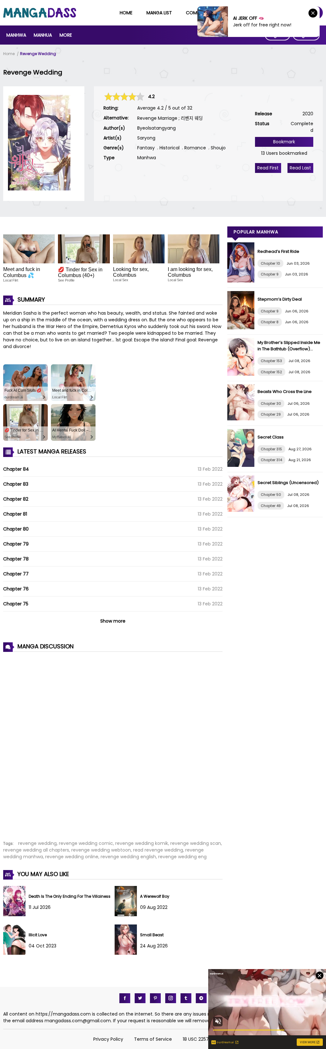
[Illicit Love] (16, 953)
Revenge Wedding (38, 53)
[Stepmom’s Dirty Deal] (242, 328)
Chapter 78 (16, 559)
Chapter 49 (271, 505)
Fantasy (146, 148)
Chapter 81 (15, 514)
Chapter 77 (16, 574)
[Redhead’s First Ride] (242, 281)
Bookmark (284, 142)
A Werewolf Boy (154, 896)
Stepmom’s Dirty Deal (280, 299)
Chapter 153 (271, 360)
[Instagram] (170, 998)
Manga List (159, 13)
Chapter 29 (271, 414)
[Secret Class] (242, 465)
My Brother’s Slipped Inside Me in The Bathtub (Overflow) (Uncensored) (289, 348)
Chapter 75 (15, 604)
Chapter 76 (16, 589)
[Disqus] (113, 742)
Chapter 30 (271, 403)
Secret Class (271, 437)
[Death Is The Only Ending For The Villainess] (16, 914)
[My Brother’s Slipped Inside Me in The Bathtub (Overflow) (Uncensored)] (242, 374)
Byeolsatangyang (156, 128)
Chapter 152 (271, 372)
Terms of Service (153, 1039)
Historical (169, 148)
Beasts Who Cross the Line (285, 392)
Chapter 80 (16, 529)
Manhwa (16, 35)
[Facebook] (124, 998)
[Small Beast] (127, 953)
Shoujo (218, 148)
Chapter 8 (270, 322)
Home (126, 13)
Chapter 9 (270, 274)
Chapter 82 (15, 499)
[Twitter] (140, 998)
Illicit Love (38, 935)
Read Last (300, 168)
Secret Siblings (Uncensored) (288, 483)
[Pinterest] (155, 998)
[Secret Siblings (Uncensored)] (242, 510)
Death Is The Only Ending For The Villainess (69, 896)
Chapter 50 (271, 494)
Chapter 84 (16, 469)
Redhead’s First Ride (278, 251)
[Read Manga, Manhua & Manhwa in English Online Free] (39, 16)
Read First (268, 168)
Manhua (43, 35)
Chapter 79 (16, 544)
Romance (195, 148)
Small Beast (152, 935)
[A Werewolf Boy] (127, 914)
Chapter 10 (270, 263)
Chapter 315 (271, 449)
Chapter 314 (271, 459)
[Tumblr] (186, 998)
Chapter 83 (15, 484)
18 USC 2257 (196, 1039)
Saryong (146, 138)
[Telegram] (201, 998)
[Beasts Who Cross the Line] (242, 419)
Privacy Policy (108, 1039)
